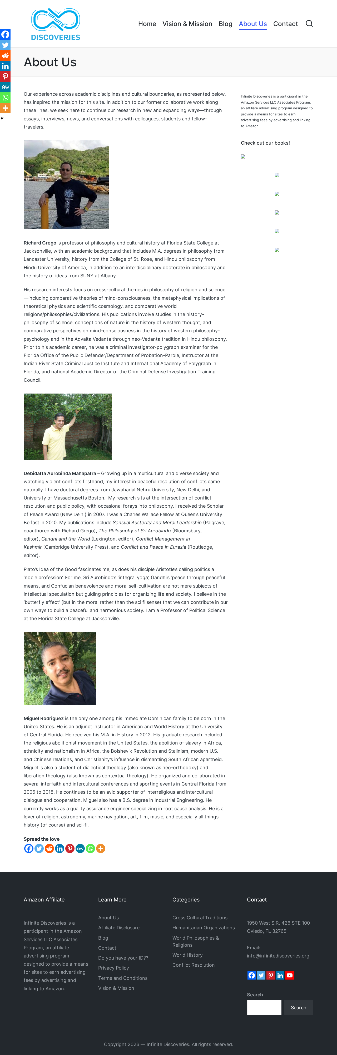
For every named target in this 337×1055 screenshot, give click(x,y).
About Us (108, 917)
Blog (103, 938)
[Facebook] (28, 848)
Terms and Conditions (122, 978)
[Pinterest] (70, 848)
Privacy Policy (113, 968)
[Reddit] (49, 848)
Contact (107, 948)
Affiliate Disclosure (119, 927)
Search (255, 994)
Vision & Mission (116, 988)
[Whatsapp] (90, 848)
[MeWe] (80, 848)
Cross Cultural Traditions (199, 917)
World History (187, 955)
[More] (100, 848)
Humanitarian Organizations (203, 927)
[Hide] (2, 118)
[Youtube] (289, 975)
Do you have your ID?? (123, 958)
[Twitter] (39, 848)
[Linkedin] (59, 848)
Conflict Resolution (193, 965)
